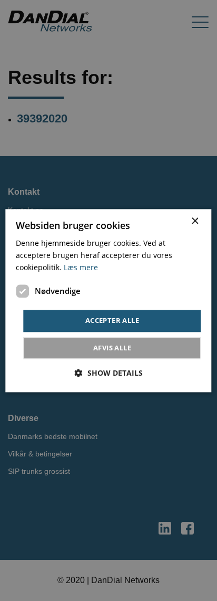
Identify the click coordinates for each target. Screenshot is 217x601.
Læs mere (81, 267)
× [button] (195, 221)
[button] (109, 373)
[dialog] (108, 300)
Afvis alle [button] (112, 347)
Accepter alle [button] (112, 321)
